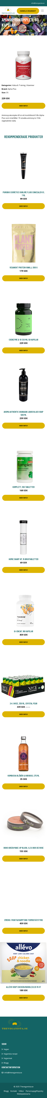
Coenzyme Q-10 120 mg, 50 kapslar (23, 339)
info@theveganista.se (37, 3)
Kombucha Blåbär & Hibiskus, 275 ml (23, 775)
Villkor (21, 1091)
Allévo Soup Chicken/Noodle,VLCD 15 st (23, 987)
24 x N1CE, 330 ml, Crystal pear (23, 703)
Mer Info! (23, 106)
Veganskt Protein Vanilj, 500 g (23, 267)
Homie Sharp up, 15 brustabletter (23, 559)
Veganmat (8, 1058)
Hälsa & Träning (18, 85)
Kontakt (13, 1091)
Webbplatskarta (23, 1094)
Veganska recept (10, 1054)
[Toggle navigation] (42, 11)
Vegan (6, 1049)
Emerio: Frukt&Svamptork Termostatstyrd (23, 920)
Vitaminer (30, 85)
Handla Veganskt (28, 11)
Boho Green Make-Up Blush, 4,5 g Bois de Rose (24, 847)
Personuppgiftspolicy (34, 1091)
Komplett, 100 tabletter (24, 487)
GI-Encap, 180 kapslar (23, 631)
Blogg (6, 1063)
